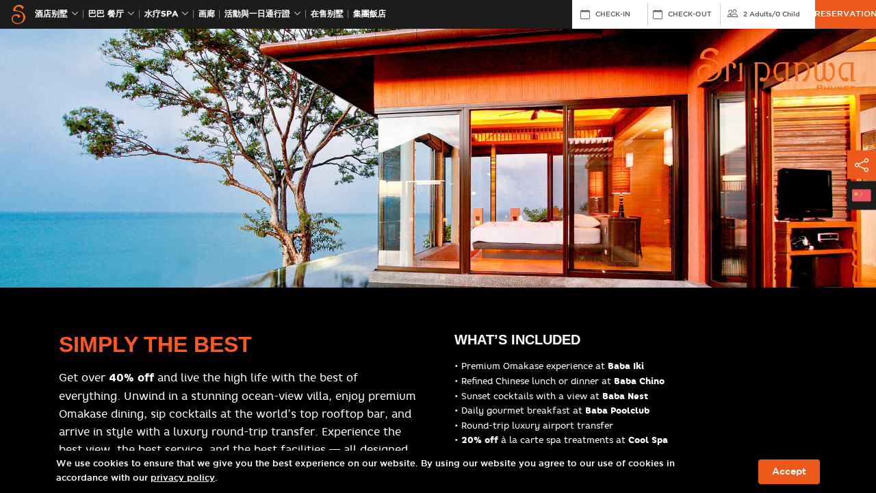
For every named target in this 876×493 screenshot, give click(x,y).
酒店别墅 (51, 14)
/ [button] (771, 14)
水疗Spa (161, 14)
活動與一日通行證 (257, 14)
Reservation (845, 14)
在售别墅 (327, 14)
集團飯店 (369, 14)
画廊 (206, 14)
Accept (789, 472)
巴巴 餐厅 (106, 14)
